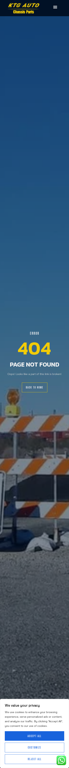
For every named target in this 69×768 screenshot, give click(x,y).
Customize (34, 747)
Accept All (34, 735)
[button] (55, 7)
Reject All (34, 759)
